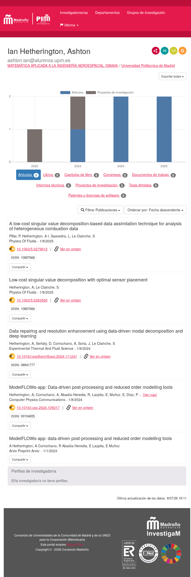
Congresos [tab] (114, 174)
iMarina (182, 267)
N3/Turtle (174, 51)
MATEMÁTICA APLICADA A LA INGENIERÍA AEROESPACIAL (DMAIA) (62, 65)
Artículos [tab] (27, 174)
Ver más (150, 394)
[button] (69, 25)
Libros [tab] (50, 174)
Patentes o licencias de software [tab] (96, 195)
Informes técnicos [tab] (52, 185)
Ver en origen (70, 248)
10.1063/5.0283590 (32, 300)
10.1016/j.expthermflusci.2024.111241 (47, 356)
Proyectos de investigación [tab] (99, 185)
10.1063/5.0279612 (32, 248)
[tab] (97, 471)
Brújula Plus (75, 544)
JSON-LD (165, 51)
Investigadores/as (74, 12)
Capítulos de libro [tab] (80, 174)
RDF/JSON (183, 51)
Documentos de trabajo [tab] (153, 174)
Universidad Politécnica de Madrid (148, 65)
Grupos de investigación (146, 12)
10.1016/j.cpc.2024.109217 (38, 407)
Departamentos (107, 12)
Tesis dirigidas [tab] (143, 185)
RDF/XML (156, 51)
